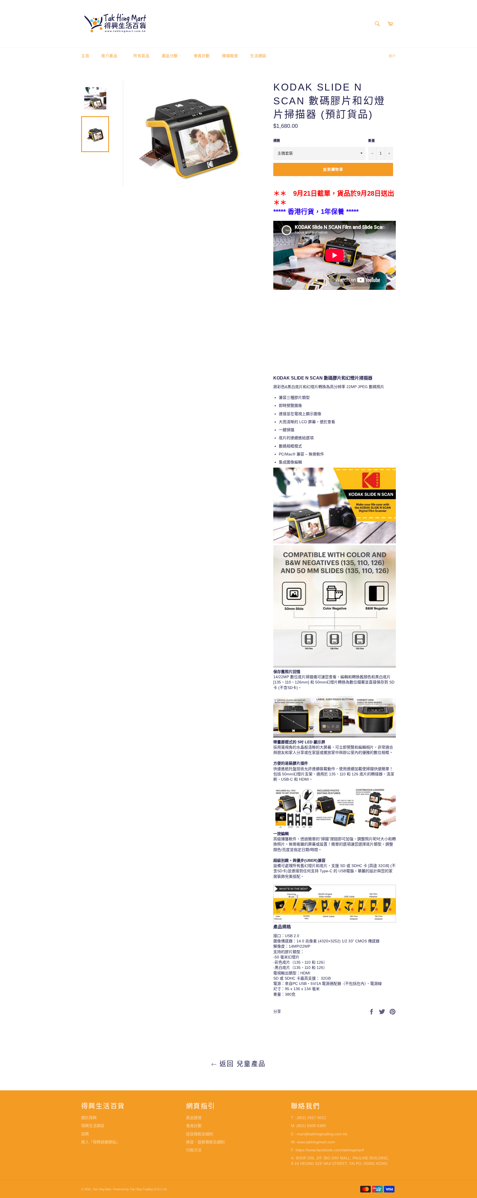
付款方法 (194, 1150)
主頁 (85, 56)
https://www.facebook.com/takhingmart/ (330, 1150)
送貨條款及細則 (199, 1134)
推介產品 (110, 56)
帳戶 (392, 56)
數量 (371, 141)
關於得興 (89, 1117)
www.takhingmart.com (316, 1142)
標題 (276, 141)
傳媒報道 (230, 56)
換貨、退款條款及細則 (205, 1142)
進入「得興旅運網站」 (100, 1142)
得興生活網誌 (92, 1125)
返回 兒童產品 (241, 1063)
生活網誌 (258, 56)
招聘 (85, 1134)
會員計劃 (202, 56)
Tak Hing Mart (101, 1189)
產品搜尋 (194, 1117)
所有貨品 (141, 56)
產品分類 (170, 56)
